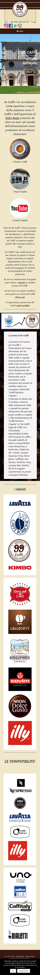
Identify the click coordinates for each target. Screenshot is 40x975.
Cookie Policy (20, 956)
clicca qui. (20, 297)
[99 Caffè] (20, 9)
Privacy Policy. (30, 956)
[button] (17, 92)
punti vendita (23, 305)
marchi (21, 282)
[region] (20, 64)
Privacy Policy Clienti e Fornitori (20, 958)
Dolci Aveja (12, 118)
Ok (13, 971)
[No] (37, 967)
